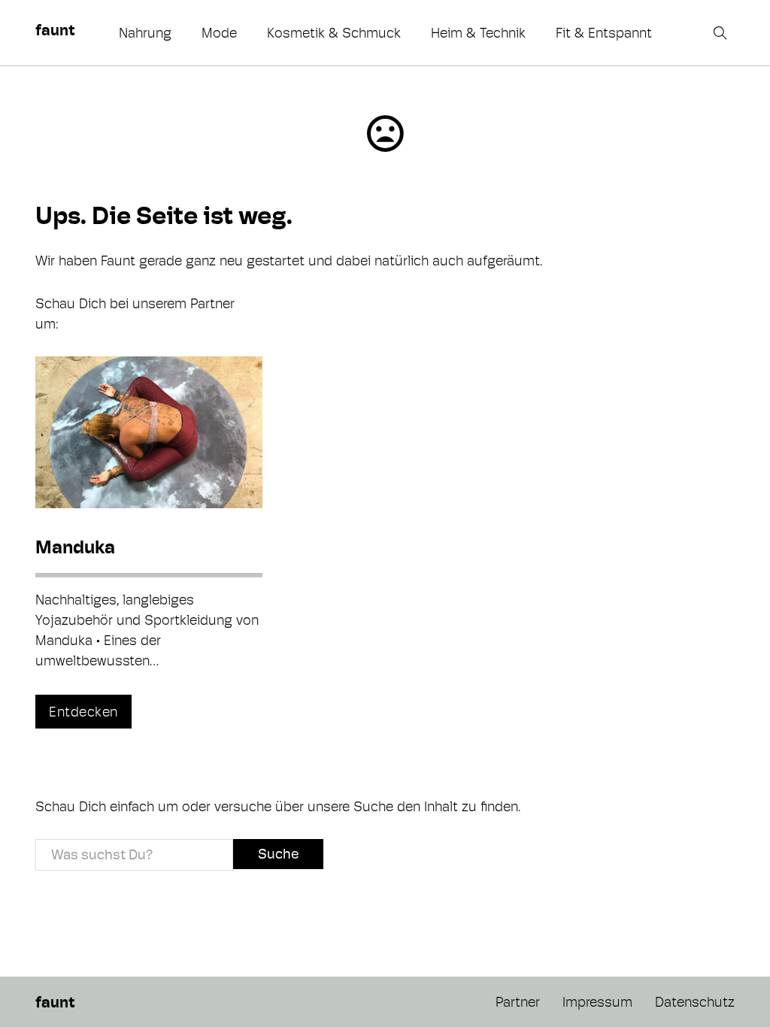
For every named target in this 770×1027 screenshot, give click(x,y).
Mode (219, 33)
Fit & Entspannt (604, 33)
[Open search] (722, 33)
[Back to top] (717, 981)
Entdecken (83, 712)
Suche (278, 854)
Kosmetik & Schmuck (334, 33)
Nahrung (145, 33)
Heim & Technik (478, 33)
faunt (54, 30)
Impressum (597, 1002)
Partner (518, 1002)
